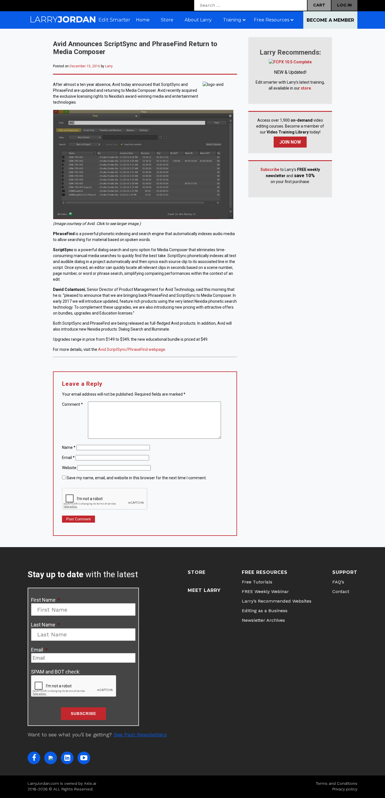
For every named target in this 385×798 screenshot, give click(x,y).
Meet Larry (204, 590)
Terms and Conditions (336, 783)
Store (196, 572)
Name (69, 447)
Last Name (45, 625)
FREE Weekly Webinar (265, 591)
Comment (72, 404)
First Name (45, 600)
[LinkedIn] (67, 758)
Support (344, 572)
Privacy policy (344, 789)
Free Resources (264, 572)
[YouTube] (84, 758)
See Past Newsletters (140, 734)
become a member (330, 20)
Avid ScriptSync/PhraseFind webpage (131, 349)
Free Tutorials (257, 582)
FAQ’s (338, 582)
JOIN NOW (290, 142)
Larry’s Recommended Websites (276, 601)
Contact (340, 591)
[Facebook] (34, 758)
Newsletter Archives (263, 620)
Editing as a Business (264, 610)
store (306, 88)
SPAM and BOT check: (55, 672)
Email (68, 457)
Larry (109, 66)
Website (69, 467)
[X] (50, 758)
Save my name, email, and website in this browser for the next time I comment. (137, 478)
